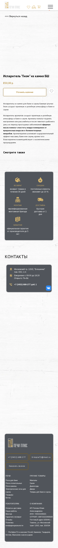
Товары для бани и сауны (40, 492)
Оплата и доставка (13, 508)
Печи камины (11, 486)
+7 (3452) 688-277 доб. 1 (25, 284)
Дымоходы (34, 486)
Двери (32, 489)
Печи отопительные (14, 483)
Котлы (8, 498)
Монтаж (9, 514)
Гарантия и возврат (13, 517)
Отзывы (9, 520)
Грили (32, 483)
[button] (17, 466)
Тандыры (9, 495)
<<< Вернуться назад (16, 16)
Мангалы (33, 480)
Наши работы (11, 511)
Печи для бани (12, 480)
